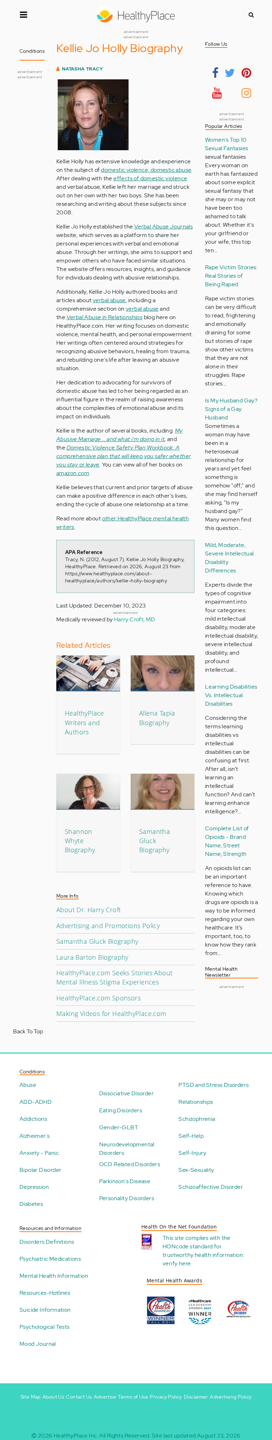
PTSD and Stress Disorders (213, 1085)
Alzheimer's (34, 1136)
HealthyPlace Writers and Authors (84, 722)
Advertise (105, 1397)
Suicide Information (45, 1310)
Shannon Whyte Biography (80, 840)
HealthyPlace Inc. (75, 1435)
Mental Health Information (53, 1276)
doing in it (151, 439)
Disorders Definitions (46, 1242)
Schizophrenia (196, 1119)
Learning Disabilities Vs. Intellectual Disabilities (231, 695)
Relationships (195, 1102)
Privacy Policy (166, 1397)
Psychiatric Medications (50, 1259)
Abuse (27, 1085)
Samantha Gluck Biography (154, 840)
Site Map (31, 1397)
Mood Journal (37, 1344)
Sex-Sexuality (196, 1170)
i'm (134, 439)
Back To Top (28, 1031)
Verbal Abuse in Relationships (105, 317)
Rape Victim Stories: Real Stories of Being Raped (231, 276)
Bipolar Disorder (40, 1170)
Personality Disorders (126, 1198)
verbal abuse (109, 300)
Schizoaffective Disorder (210, 1187)
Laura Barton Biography (92, 957)
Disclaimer (196, 1397)
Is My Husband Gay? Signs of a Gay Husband (231, 409)
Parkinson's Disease (125, 1181)
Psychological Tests (44, 1327)
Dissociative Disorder (126, 1093)
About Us (53, 1397)
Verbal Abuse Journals (163, 226)
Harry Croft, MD (134, 619)
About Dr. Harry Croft (88, 909)
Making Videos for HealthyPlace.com (111, 1013)
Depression (34, 1187)
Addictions (33, 1119)
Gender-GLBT (118, 1127)
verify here (177, 1263)
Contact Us (79, 1397)
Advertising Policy (230, 1397)
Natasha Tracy (82, 69)
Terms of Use (133, 1397)
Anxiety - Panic (39, 1153)
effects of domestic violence (150, 178)
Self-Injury (192, 1153)
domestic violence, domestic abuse (146, 170)
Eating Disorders (120, 1110)
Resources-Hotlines (44, 1293)
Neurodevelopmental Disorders (126, 1149)
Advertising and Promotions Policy (108, 925)
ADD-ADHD (35, 1102)
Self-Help (191, 1136)
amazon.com (72, 473)
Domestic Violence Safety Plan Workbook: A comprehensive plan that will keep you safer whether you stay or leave (123, 456)
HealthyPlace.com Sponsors (98, 998)
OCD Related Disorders (129, 1164)
